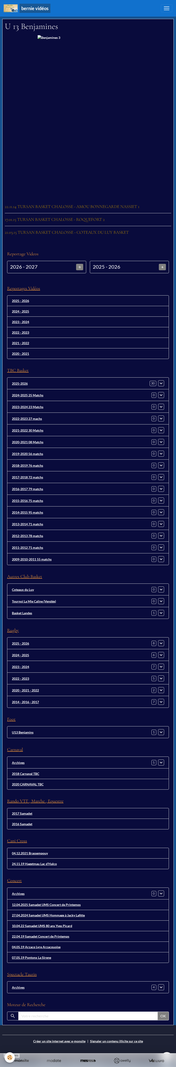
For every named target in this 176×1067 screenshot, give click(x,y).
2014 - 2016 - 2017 (25, 702)
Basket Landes (22, 613)
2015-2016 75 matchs (27, 501)
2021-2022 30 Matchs (27, 430)
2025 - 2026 (106, 267)
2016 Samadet (22, 824)
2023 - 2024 (20, 322)
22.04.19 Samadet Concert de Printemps (40, 936)
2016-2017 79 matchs (27, 489)
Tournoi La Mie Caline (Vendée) (34, 601)
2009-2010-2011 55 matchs (32, 559)
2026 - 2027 (24, 267)
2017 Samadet (22, 813)
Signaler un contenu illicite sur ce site (116, 1041)
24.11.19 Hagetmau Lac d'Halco (34, 864)
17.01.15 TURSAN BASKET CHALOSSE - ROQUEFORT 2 (55, 219)
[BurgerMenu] (166, 8)
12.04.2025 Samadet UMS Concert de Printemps (46, 905)
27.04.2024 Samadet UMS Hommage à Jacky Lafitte (48, 915)
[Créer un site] (20, 1061)
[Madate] (54, 1061)
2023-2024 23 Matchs (27, 407)
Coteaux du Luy (23, 590)
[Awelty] (122, 1061)
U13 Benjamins (22, 732)
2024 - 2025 (20, 311)
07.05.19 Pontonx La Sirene (31, 957)
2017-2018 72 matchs (27, 477)
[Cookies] (10, 1057)
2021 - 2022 (20, 343)
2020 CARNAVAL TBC (28, 784)
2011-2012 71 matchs (27, 547)
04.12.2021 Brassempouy (30, 853)
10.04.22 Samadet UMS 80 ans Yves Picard (42, 926)
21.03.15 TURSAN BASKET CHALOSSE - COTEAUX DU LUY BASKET (67, 232)
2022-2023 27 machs (27, 419)
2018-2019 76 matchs (27, 465)
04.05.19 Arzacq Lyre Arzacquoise (36, 947)
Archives (18, 763)
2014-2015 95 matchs (27, 512)
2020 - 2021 (20, 354)
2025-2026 (20, 383)
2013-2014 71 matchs (27, 524)
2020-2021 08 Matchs (27, 442)
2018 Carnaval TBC (25, 774)
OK (163, 1016)
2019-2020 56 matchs (27, 454)
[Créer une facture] (156, 1061)
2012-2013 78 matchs (27, 536)
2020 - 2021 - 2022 (25, 690)
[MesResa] (88, 1061)
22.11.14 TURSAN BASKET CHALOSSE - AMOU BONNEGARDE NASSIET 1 (72, 206)
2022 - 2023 (20, 332)
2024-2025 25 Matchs (27, 395)
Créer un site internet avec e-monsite (59, 1041)
